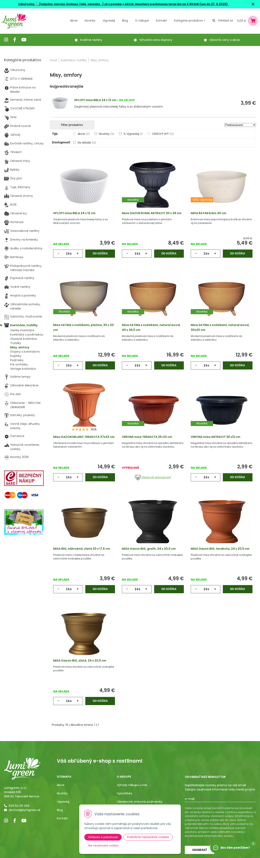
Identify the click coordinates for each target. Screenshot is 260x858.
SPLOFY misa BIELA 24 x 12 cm (95, 100)
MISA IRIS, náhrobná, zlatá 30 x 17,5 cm (81, 549)
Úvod (53, 60)
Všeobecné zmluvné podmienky (139, 802)
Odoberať (199, 849)
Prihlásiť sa (225, 21)
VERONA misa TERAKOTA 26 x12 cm (147, 437)
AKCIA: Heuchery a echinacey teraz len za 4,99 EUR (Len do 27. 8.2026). (176, 4)
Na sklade (87, 143)
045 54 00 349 (19, 806)
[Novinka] (153, 186)
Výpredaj (109, 21)
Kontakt (62, 818)
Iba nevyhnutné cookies (103, 845)
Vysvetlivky (124, 793)
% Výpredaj (133, 134)
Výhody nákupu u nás (132, 785)
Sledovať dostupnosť (156, 477)
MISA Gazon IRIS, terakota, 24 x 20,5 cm (220, 549)
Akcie (74, 21)
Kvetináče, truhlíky (74, 60)
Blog (60, 810)
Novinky (90, 21)
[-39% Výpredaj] (221, 186)
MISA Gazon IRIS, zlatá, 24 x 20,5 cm (79, 660)
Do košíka (100, 253)
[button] (253, 843)
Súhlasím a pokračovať (103, 837)
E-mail (189, 799)
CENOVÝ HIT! (163, 134)
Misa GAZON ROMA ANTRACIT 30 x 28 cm (151, 213)
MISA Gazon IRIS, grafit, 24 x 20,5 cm (149, 549)
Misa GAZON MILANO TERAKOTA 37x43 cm (84, 437)
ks (70, 253)
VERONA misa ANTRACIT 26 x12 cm (215, 437)
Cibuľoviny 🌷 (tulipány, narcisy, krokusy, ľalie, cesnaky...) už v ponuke (70, 4)
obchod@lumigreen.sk (24, 810)
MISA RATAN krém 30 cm (208, 213)
